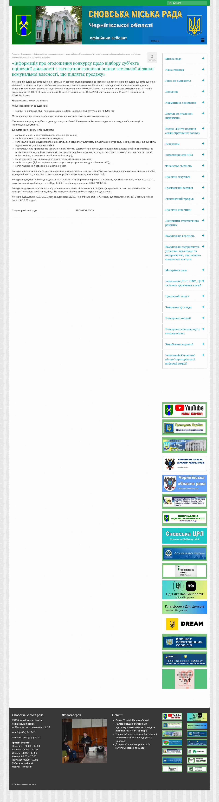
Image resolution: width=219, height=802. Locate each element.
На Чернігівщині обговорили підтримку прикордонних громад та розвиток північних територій (135, 727)
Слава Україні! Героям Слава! (132, 720)
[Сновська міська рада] (109, 25)
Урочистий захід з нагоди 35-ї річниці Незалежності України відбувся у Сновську (136, 737)
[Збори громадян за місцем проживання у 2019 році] (84, 741)
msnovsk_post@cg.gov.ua (26, 737)
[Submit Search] (169, 3)
